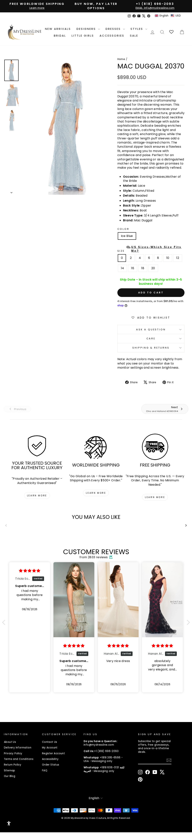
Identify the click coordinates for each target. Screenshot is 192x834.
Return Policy (12, 764)
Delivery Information (17, 747)
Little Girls (83, 36)
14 (122, 268)
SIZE (149, 248)
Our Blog (9, 776)
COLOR (123, 229)
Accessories (112, 36)
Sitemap (9, 770)
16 (132, 268)
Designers (86, 29)
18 (142, 268)
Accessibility (50, 759)
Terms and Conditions (18, 759)
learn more (37, 495)
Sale (134, 36)
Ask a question (151, 329)
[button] (168, 15)
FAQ (44, 770)
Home (121, 59)
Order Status (50, 764)
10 (167, 258)
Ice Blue (127, 236)
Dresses (114, 29)
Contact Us (49, 742)
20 (153, 268)
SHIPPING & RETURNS (151, 347)
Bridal (60, 36)
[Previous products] (6, 525)
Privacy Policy (13, 753)
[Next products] (186, 525)
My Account (50, 747)
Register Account (53, 753)
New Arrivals (58, 29)
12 (177, 258)
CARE (150, 338)
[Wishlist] (171, 32)
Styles (137, 29)
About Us (10, 742)
